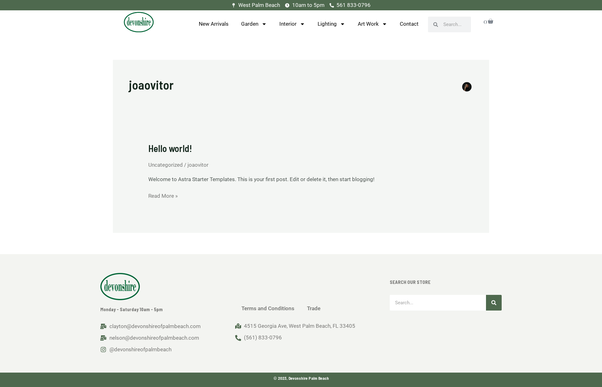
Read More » (163, 195)
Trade (313, 308)
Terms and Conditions (267, 308)
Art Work (368, 24)
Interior (288, 24)
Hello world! (170, 148)
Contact (409, 24)
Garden (249, 24)
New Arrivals (214, 24)
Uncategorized (165, 165)
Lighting (327, 24)
